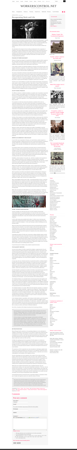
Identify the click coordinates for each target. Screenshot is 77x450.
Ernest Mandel (53, 232)
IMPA (51, 315)
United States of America (55, 295)
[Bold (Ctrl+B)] (13, 417)
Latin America (53, 281)
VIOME (18, 390)
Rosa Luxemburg (53, 230)
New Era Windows (53, 319)
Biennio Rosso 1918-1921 (55, 345)
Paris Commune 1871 (54, 352)
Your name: (16, 400)
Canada (51, 294)
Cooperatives (52, 181)
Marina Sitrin (15, 15)
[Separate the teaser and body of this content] (38, 417)
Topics (13, 11)
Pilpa (51, 322)
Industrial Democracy (54, 188)
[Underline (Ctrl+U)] (16, 417)
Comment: (15, 416)
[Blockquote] (34, 417)
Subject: (15, 412)
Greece (22, 388)
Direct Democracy (53, 184)
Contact (43, 1)
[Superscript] (32, 417)
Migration (52, 191)
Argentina (52, 283)
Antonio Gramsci (53, 216)
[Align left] (19, 417)
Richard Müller (53, 236)
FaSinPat (52, 312)
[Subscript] (33, 417)
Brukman (51, 308)
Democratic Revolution (54, 183)
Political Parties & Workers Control (57, 195)
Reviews (49, 11)
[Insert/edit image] (29, 417)
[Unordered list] (23, 417)
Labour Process (53, 190)
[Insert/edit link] (25, 417)
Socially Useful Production (32, 389)
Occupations (52, 194)
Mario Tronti (52, 221)
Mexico (51, 288)
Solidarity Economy (54, 202)
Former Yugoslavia (53, 278)
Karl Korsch (52, 228)
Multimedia (44, 11)
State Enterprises (53, 204)
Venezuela (52, 290)
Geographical (19, 11)
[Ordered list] (24, 417)
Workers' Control (53, 208)
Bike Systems (52, 307)
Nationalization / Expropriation (56, 192)
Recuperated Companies (22, 389)
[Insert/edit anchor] (28, 417)
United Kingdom (53, 277)
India (51, 249)
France (18, 388)
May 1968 (52, 335)
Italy (25, 388)
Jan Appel (52, 219)
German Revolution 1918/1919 (56, 342)
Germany (51, 266)
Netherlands (52, 271)
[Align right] (21, 417)
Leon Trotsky (52, 239)
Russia (51, 273)
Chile (51, 287)
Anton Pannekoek (53, 237)
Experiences (37, 11)
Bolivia (51, 284)
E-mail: (15, 404)
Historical (25, 11)
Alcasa (51, 304)
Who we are (48, 1)
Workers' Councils (53, 209)
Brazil (51, 285)
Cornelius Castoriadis (54, 225)
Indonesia (52, 250)
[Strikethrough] (17, 417)
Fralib (51, 314)
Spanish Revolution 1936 (55, 346)
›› (54, 173)
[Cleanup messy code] (30, 417)
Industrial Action (53, 187)
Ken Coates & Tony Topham (55, 226)
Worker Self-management (42, 389)
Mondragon (52, 318)
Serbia (51, 259)
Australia (51, 254)
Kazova (51, 317)
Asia (51, 247)
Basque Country (53, 260)
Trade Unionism (53, 205)
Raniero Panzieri (53, 222)
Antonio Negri (52, 218)
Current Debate (56, 11)
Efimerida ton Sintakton (54, 311)
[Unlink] (26, 417)
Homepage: (15, 408)
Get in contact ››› (53, 26)
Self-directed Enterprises (55, 198)
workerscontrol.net (38, 6)
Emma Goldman (53, 223)
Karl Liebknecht (53, 229)
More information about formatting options (21, 440)
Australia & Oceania (54, 253)
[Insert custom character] (37, 417)
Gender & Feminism (54, 185)
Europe (27, 388)
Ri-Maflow (52, 324)
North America (53, 293)
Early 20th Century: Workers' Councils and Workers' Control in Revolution (56, 340)
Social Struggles (53, 199)
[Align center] (20, 417)
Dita (50, 310)
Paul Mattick (52, 233)
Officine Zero (52, 321)
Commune (52, 180)
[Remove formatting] (36, 417)
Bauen (51, 305)
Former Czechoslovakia (54, 263)
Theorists (31, 11)
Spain (51, 274)
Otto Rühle (52, 235)
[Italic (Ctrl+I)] (15, 417)
